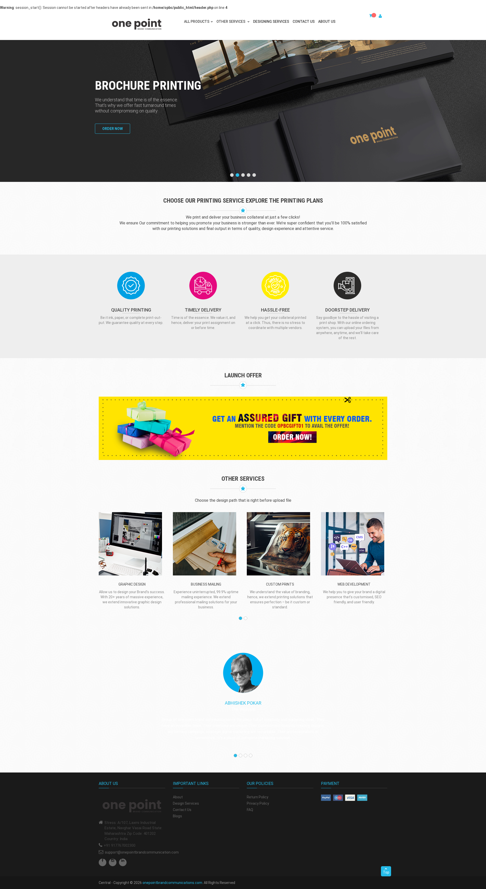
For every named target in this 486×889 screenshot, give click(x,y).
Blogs (177, 816)
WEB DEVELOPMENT (354, 584)
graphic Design (132, 584)
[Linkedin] (123, 862)
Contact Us (304, 22)
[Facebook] (102, 862)
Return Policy (257, 797)
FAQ (250, 810)
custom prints (280, 584)
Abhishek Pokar (243, 703)
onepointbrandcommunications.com (172, 883)
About (178, 797)
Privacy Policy (258, 803)
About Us (326, 22)
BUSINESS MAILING (206, 584)
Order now (112, 129)
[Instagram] (112, 862)
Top (386, 872)
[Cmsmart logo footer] (132, 806)
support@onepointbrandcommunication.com (142, 852)
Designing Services (271, 22)
